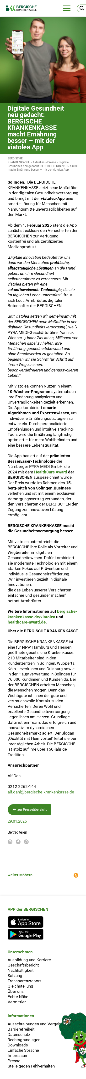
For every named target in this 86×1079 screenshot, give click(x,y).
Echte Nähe (18, 996)
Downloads (18, 1045)
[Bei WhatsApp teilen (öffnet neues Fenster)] (26, 841)
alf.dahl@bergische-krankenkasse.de (41, 792)
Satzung (15, 975)
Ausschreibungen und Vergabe (35, 1024)
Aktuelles (38, 162)
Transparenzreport (24, 980)
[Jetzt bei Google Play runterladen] (28, 934)
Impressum (18, 1055)
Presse (51, 162)
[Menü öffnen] (66, 8)
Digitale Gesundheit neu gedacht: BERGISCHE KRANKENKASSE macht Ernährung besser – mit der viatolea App (43, 166)
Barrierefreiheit (21, 1029)
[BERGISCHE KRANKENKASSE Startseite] (24, 8)
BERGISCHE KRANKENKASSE (19, 160)
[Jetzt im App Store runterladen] (28, 922)
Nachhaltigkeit (21, 970)
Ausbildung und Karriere (29, 959)
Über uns (16, 991)
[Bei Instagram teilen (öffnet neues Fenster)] (10, 841)
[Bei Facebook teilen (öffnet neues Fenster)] (18, 841)
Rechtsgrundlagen (24, 1039)
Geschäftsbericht (23, 965)
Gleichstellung (20, 986)
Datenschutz (19, 1034)
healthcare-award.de (27, 622)
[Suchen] (81, 8)
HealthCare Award (50, 472)
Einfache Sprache (23, 1050)
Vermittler (17, 1002)
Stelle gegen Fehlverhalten (31, 1066)
